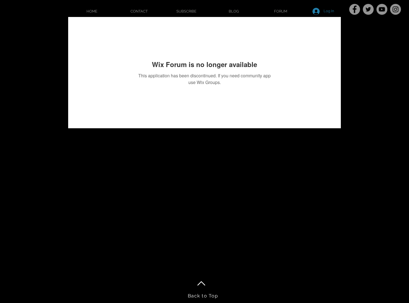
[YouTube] (381, 9)
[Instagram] (395, 9)
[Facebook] (354, 9)
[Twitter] (368, 9)
